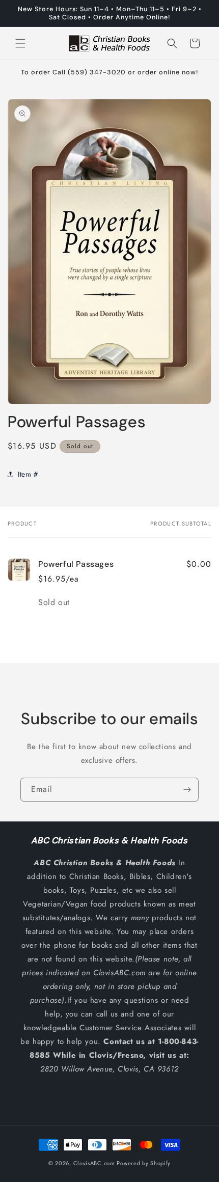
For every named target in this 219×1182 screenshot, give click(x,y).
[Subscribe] (187, 790)
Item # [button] (28, 474)
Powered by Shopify (144, 1163)
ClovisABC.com (94, 1163)
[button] (20, 43)
